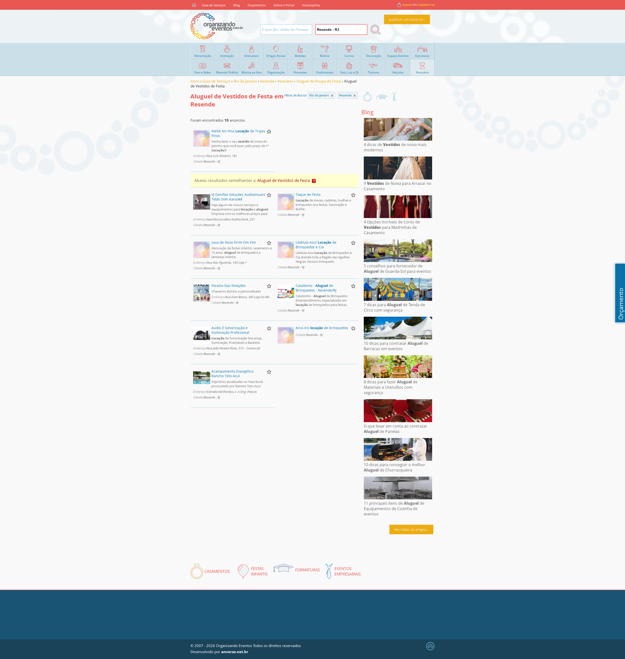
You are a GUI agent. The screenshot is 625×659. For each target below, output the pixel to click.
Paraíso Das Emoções (228, 285)
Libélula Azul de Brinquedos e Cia (316, 244)
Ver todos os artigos (410, 529)
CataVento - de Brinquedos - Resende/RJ (316, 288)
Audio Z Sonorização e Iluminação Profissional (230, 330)
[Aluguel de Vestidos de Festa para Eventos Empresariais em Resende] (394, 97)
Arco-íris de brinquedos (322, 327)
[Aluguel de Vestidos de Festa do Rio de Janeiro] (354, 95)
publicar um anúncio (406, 19)
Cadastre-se (426, 4)
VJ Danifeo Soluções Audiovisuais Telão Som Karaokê (238, 196)
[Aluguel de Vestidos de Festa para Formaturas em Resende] (382, 97)
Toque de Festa (308, 194)
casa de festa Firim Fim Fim (233, 242)
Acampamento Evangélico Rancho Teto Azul (232, 373)
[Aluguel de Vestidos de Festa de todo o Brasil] (332, 95)
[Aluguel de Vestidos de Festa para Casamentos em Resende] (367, 97)
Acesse (407, 4)
